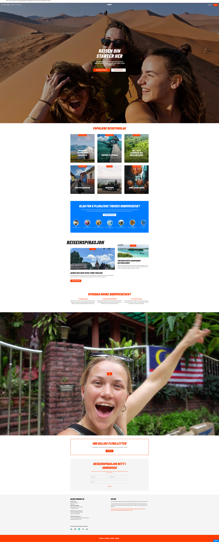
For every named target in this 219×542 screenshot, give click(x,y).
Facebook (101, 538)
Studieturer (19, 4)
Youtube (112, 538)
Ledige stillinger (118, 510)
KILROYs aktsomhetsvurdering (130, 508)
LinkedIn (117, 538)
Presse (123, 510)
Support (139, 508)
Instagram (106, 538)
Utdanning (13, 4)
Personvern (121, 508)
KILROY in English (129, 510)
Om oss (112, 508)
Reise (8, 4)
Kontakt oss (116, 508)
